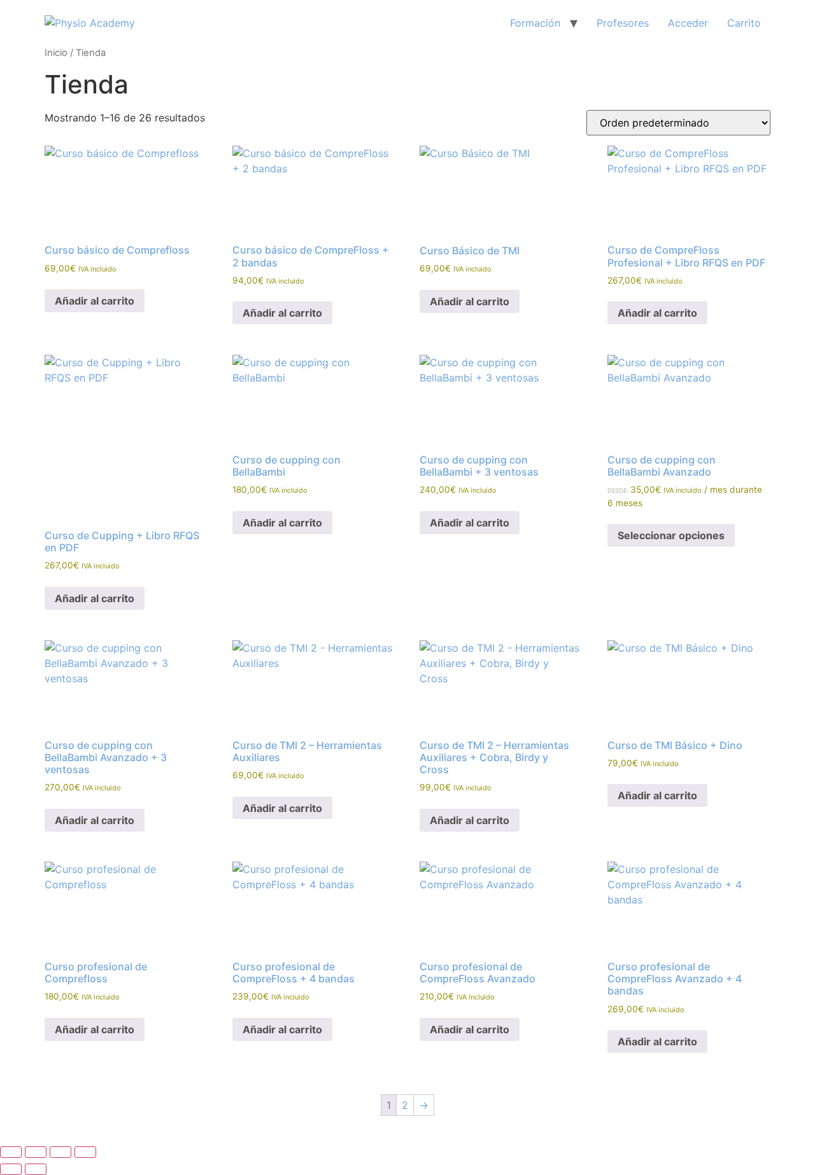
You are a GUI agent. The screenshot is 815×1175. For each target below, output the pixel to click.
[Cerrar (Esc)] (85, 1152)
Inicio (56, 52)
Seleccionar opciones (671, 535)
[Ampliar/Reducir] (11, 1152)
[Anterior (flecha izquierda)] (11, 1169)
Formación (535, 23)
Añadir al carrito (94, 300)
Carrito (744, 23)
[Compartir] (60, 1152)
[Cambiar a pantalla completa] (35, 1152)
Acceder (688, 23)
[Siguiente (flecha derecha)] (35, 1169)
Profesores (623, 23)
